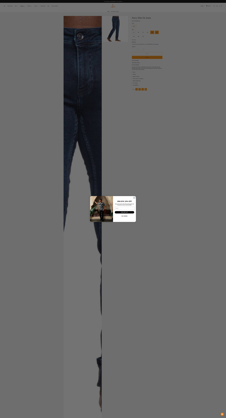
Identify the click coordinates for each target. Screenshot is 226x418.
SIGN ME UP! (124, 212)
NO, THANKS (124, 216)
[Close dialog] (134, 198)
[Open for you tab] (222, 414)
